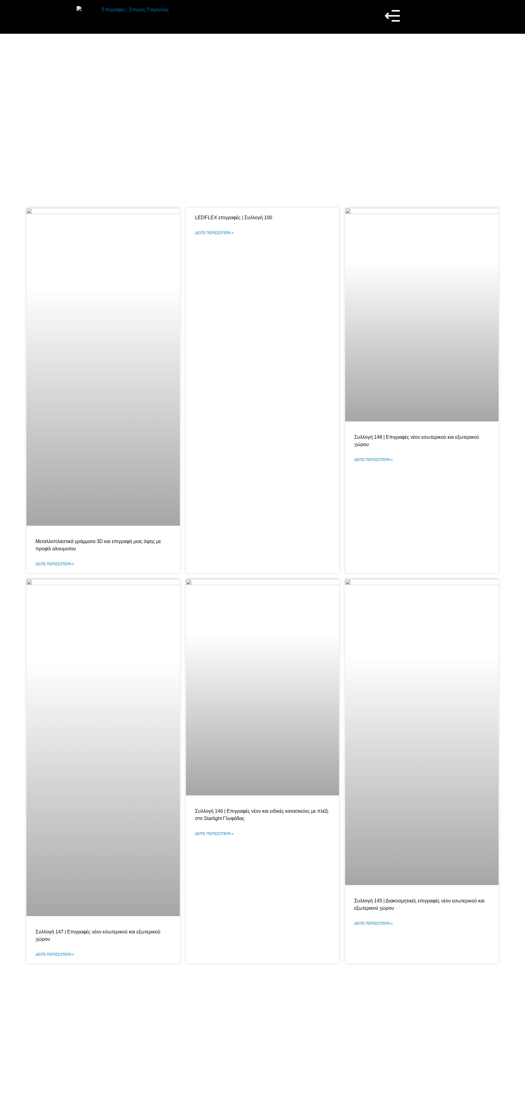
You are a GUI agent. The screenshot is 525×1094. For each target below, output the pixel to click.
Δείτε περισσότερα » (55, 564)
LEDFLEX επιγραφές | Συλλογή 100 (233, 217)
